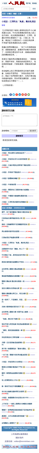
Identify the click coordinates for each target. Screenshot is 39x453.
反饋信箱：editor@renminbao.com (19, 441)
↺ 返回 (4, 3)
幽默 (15, 14)
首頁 (4, 14)
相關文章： (6, 149)
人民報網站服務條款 (19, 434)
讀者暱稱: (5, 131)
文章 (19, 14)
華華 (3, 25)
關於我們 (19, 438)
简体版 (34, 3)
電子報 (28, 3)
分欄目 (9, 14)
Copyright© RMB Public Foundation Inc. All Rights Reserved (19, 429)
